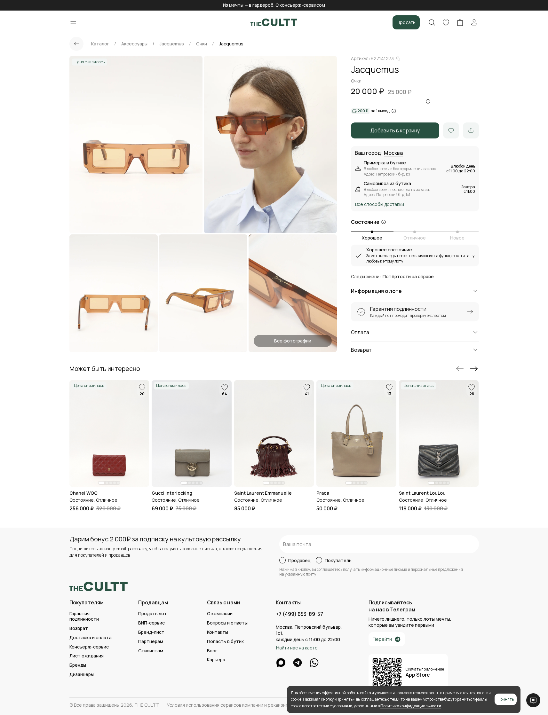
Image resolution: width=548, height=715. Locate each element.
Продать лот (152, 614)
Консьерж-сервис (89, 647)
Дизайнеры (81, 674)
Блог (212, 651)
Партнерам (150, 641)
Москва (393, 153)
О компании (220, 614)
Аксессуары (134, 44)
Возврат (78, 628)
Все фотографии (292, 341)
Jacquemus (172, 44)
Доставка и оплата (90, 637)
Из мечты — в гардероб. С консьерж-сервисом (274, 5)
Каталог (100, 44)
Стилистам (150, 651)
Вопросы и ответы (227, 623)
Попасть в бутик (225, 641)
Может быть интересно (104, 369)
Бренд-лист (151, 632)
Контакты (217, 632)
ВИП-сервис (151, 623)
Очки (201, 44)
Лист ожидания (86, 656)
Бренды (77, 665)
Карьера (216, 660)
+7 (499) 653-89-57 (299, 614)
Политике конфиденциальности (410, 706)
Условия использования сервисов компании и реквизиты (229, 705)
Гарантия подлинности (84, 616)
